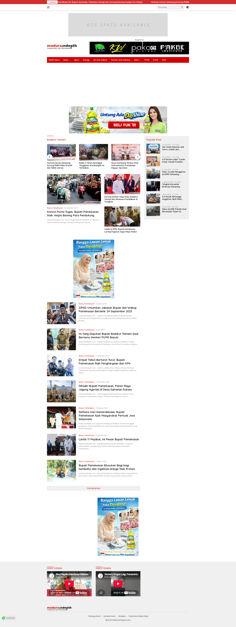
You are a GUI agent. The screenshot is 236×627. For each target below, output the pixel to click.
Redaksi (122, 616)
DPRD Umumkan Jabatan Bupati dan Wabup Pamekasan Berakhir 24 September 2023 (108, 309)
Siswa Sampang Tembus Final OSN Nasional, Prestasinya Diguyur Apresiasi (113, 165)
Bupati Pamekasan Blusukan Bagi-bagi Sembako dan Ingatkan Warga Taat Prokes (107, 467)
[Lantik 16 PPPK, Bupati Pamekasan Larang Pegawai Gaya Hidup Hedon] (122, 216)
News (65, 60)
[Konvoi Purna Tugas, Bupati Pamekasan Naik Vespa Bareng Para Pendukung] (74, 189)
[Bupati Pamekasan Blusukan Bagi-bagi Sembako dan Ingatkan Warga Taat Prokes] (61, 471)
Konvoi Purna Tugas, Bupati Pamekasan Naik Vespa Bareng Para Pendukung (73, 213)
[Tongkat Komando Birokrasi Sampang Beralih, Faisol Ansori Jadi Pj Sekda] (153, 186)
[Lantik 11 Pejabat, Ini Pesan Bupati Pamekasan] (61, 445)
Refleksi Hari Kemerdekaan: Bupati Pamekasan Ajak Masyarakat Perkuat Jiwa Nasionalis (107, 415)
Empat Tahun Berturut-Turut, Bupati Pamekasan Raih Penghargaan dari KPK (105, 361)
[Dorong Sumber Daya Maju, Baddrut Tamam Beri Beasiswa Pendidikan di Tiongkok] (122, 184)
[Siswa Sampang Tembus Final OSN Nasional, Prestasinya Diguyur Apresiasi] (114, 152)
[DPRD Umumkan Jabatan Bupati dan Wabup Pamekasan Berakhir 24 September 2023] (61, 313)
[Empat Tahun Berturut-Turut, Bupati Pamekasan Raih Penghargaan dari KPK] (61, 365)
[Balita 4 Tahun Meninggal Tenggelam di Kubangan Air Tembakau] (82, 152)
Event (155, 60)
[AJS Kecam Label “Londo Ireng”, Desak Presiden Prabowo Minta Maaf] (153, 161)
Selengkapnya (93, 488)
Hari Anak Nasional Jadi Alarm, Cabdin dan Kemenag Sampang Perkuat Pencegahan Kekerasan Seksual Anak (173, 148)
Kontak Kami (109, 616)
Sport (76, 60)
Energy (86, 60)
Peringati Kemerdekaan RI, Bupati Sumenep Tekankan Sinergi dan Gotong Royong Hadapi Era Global (63, 2)
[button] (182, 7)
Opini (136, 60)
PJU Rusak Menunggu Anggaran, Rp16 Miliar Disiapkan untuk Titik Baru (174, 197)
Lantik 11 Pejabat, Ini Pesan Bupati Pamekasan (109, 439)
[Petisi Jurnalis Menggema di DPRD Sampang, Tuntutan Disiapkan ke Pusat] (153, 174)
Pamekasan (58, 208)
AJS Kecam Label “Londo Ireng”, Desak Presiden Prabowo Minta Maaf (173, 160)
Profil (146, 60)
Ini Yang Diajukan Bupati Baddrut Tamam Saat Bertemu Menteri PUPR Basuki (108, 335)
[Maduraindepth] (62, 46)
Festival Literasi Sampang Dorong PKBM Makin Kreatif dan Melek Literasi (156, 2)
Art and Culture (100, 60)
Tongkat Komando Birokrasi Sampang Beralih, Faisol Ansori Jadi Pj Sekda (173, 185)
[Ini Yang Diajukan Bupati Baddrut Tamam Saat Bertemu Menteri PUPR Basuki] (61, 339)
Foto (164, 60)
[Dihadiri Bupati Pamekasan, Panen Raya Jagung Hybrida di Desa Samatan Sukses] (61, 391)
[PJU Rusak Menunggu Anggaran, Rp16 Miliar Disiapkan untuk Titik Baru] (153, 198)
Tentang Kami (94, 616)
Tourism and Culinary (120, 60)
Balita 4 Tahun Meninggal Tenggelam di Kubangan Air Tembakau (80, 165)
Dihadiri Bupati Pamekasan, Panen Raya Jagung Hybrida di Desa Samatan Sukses (105, 387)
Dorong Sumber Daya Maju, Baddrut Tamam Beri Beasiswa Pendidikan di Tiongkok (121, 199)
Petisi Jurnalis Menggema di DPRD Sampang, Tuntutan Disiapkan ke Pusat (173, 172)
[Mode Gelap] (187, 7)
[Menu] (49, 7)
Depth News (54, 60)
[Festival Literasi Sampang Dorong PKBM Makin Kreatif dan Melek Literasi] (50, 152)
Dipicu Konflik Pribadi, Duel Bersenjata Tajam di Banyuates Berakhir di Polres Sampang (174, 210)
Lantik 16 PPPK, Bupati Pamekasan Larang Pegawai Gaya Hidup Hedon (120, 230)
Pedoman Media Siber (139, 616)
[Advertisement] (129, 83)
